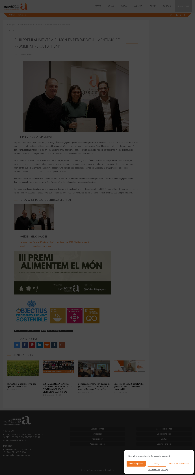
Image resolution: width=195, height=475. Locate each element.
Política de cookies (154, 470)
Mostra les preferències (179, 463)
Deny (156, 463)
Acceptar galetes (136, 463)
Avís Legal (164, 470)
